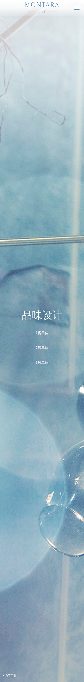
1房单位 (42, 333)
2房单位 (42, 348)
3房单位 (42, 363)
